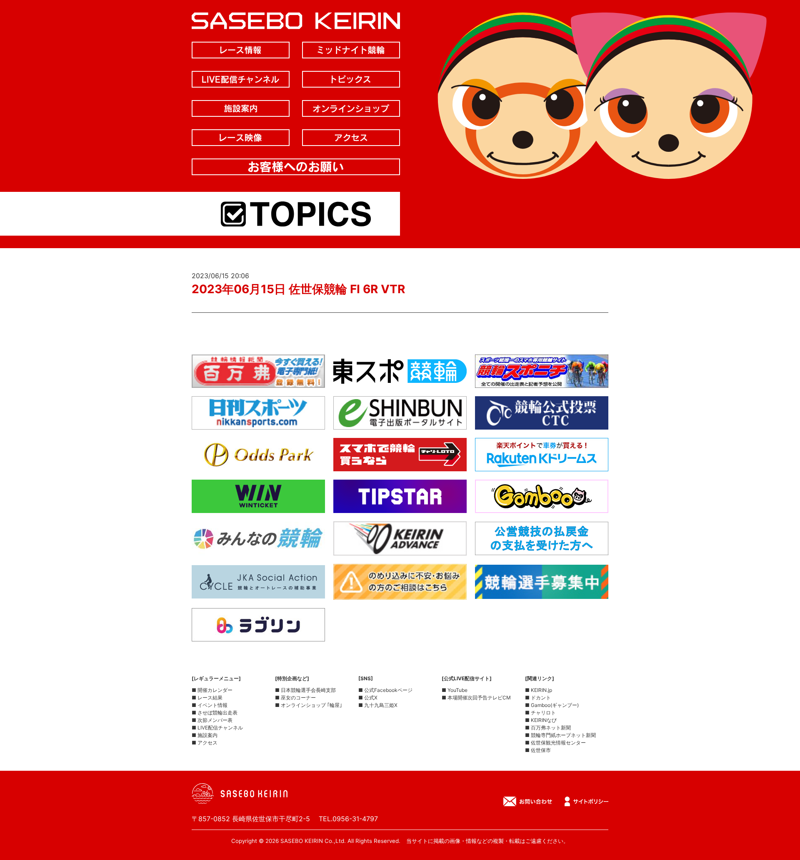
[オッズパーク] (258, 464)
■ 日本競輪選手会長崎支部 (305, 690)
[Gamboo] (541, 506)
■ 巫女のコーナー (295, 697)
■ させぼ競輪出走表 (215, 712)
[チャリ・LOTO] (400, 464)
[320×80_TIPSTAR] (400, 506)
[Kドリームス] (541, 464)
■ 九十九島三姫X (378, 705)
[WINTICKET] (258, 506)
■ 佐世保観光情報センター (555, 742)
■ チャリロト (540, 712)
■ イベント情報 (210, 705)
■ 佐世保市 (538, 750)
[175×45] (400, 549)
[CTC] (541, 423)
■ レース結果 (207, 697)
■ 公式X (368, 697)
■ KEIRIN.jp (538, 690)
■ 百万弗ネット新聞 (548, 727)
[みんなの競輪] (258, 548)
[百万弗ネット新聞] (258, 381)
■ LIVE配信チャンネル (217, 727)
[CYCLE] (258, 592)
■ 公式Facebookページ (385, 690)
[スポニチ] (541, 381)
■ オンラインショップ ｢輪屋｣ (308, 705)
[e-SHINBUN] (400, 423)
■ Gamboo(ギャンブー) (552, 705)
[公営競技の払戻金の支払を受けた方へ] (541, 548)
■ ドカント (538, 697)
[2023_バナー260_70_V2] (541, 592)
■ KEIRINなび (541, 720)
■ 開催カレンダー (212, 690)
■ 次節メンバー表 (212, 720)
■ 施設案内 (205, 735)
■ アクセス (205, 742)
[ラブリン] (258, 635)
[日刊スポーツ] (258, 423)
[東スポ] (400, 381)
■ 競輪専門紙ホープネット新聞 (560, 735)
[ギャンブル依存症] (400, 593)
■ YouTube (455, 690)
